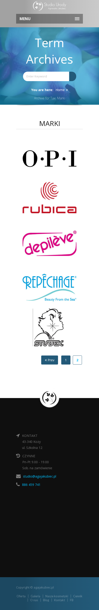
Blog (46, 600)
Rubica (53, 198)
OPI (53, 156)
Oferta (21, 596)
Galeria (35, 596)
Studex (53, 325)
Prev (50, 360)
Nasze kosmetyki (56, 596)
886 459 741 (31, 484)
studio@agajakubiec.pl (39, 476)
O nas (34, 600)
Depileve (53, 240)
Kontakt (59, 600)
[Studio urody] (49, 6)
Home (60, 90)
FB (71, 600)
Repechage (53, 283)
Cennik (77, 596)
